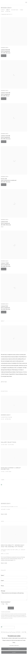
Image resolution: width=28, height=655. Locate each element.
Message (3, 590)
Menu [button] (26, 2)
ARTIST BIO (8, 382)
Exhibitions (14, 9)
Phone (2, 585)
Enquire (8, 11)
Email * (2, 580)
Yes (3, 603)
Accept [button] (14, 652)
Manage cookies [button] (14, 645)
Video (21, 9)
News (2, 11)
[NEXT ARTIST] (12, 14)
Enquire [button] (4, 55)
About (8, 9)
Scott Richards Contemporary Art (11, 2)
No (7, 603)
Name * (2, 575)
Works (3, 9)
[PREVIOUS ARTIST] (1, 14)
